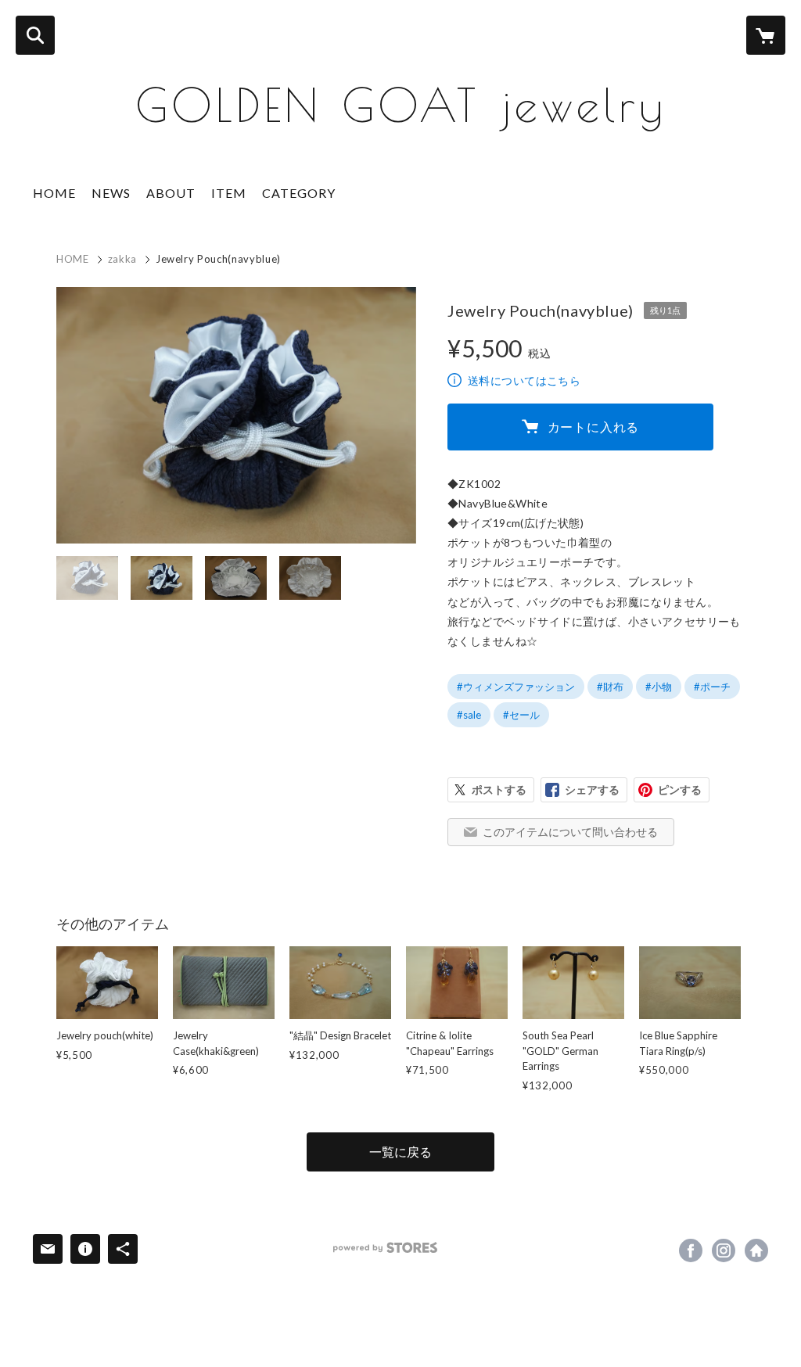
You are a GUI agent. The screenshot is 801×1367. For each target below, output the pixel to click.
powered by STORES (385, 1248)
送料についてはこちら (524, 380)
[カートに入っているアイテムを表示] (765, 35)
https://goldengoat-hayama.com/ (756, 1250)
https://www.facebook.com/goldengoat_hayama (690, 1250)
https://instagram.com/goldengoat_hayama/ (723, 1250)
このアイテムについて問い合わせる (570, 831)
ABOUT (171, 192)
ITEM (228, 192)
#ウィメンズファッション (516, 686)
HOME (54, 192)
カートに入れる (594, 426)
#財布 (610, 686)
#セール (521, 715)
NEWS (111, 192)
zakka (122, 259)
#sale (469, 715)
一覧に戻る (400, 1151)
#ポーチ (712, 686)
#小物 (658, 686)
